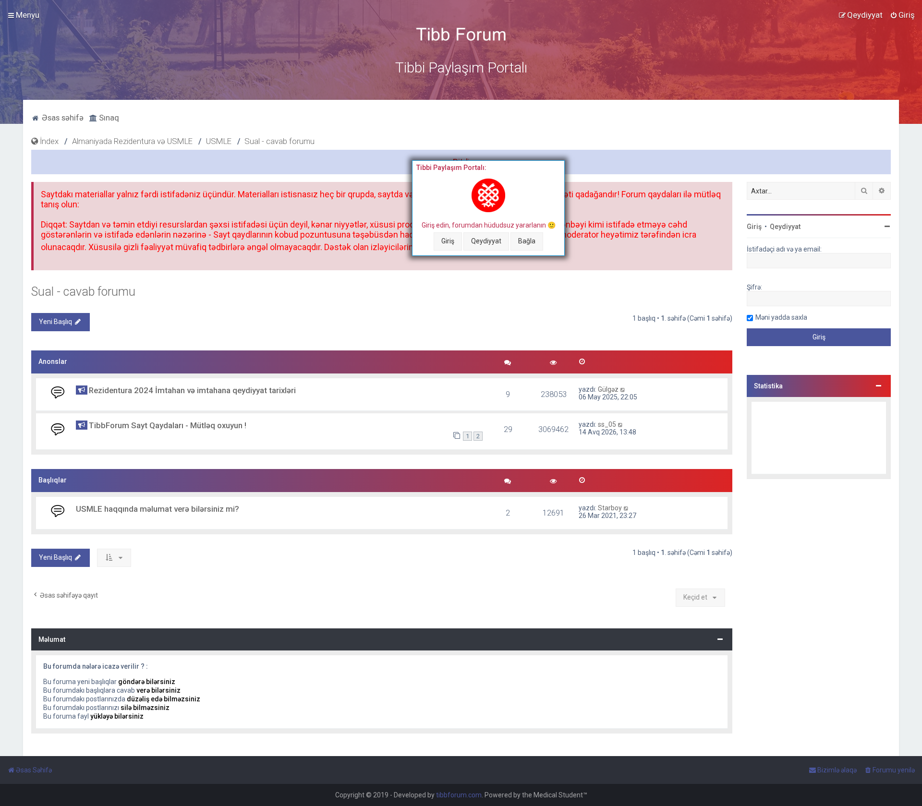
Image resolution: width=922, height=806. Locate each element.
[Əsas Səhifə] (461, 34)
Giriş (447, 241)
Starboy (610, 508)
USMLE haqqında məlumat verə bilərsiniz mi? (157, 509)
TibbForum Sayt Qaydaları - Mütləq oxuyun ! (167, 425)
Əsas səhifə (62, 117)
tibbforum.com (459, 795)
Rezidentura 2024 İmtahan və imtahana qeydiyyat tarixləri (192, 390)
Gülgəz (608, 389)
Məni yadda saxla (781, 317)
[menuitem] (902, 15)
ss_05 (607, 424)
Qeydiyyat (486, 241)
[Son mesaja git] (623, 389)
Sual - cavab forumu (83, 292)
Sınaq (108, 117)
